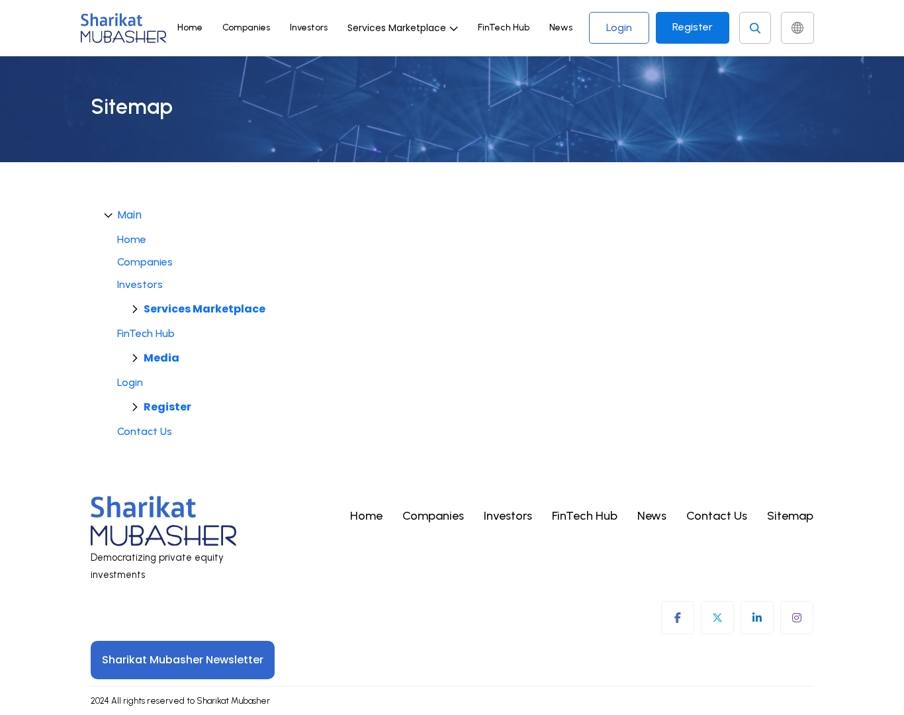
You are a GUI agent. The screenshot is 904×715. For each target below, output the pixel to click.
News (560, 27)
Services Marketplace (204, 308)
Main (129, 214)
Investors (309, 27)
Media (161, 357)
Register (692, 27)
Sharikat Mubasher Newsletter (182, 659)
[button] (402, 28)
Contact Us (144, 431)
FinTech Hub (503, 27)
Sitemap (790, 515)
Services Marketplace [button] (396, 27)
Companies (246, 27)
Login (619, 27)
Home (190, 27)
